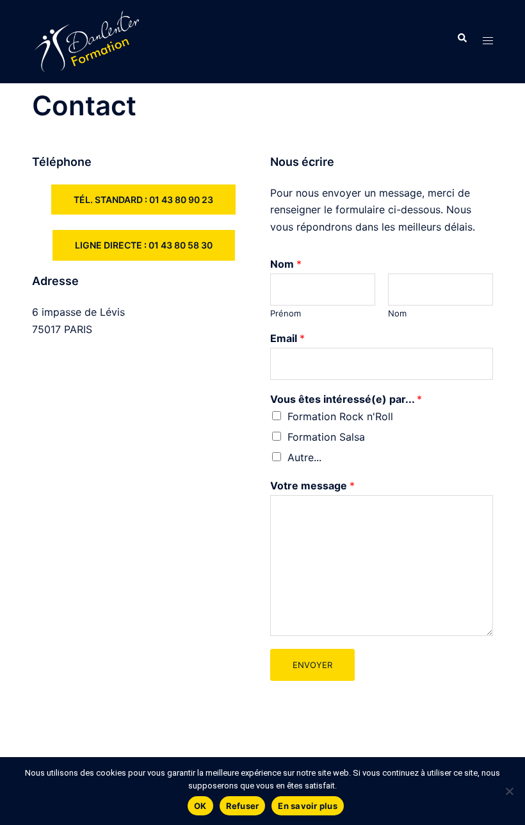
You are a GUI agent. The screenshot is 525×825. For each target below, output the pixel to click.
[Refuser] (509, 791)
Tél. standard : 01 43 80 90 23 (143, 199)
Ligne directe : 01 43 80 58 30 (144, 245)
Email (287, 338)
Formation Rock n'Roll (340, 416)
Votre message (312, 485)
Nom (286, 263)
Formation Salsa (326, 436)
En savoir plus (307, 806)
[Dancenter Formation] (86, 40)
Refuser (242, 806)
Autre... (304, 457)
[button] (461, 41)
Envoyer (312, 665)
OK (200, 806)
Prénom (285, 313)
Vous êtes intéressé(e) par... (346, 399)
